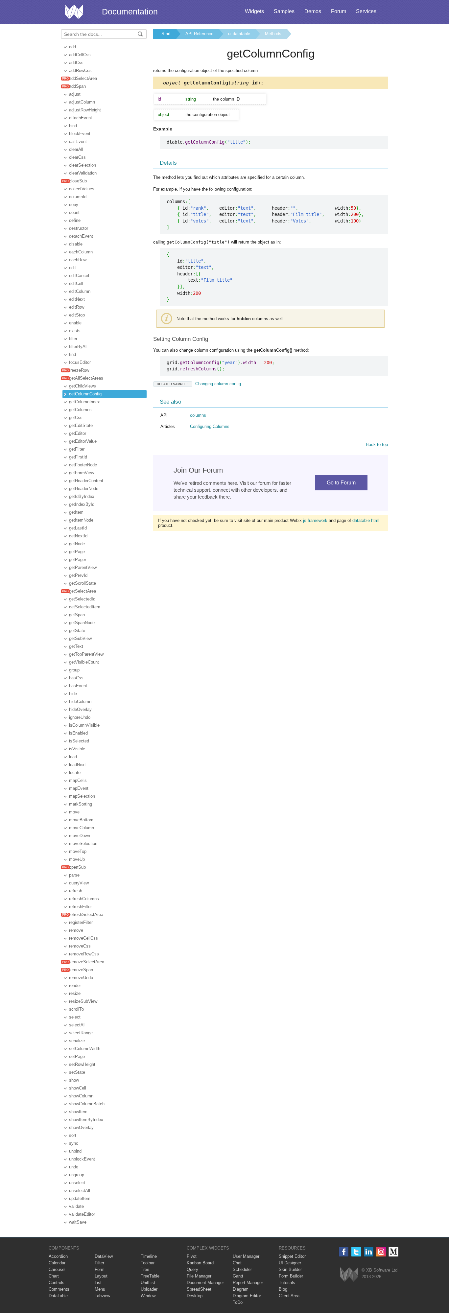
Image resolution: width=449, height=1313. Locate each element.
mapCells (78, 780)
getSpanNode (82, 622)
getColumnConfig (85, 393)
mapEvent (78, 788)
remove (76, 930)
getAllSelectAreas (86, 378)
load (73, 756)
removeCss (80, 946)
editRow (76, 307)
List (98, 1282)
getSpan (77, 614)
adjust (75, 94)
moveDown (79, 835)
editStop (77, 315)
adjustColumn (82, 102)
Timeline (149, 1256)
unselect (77, 1182)
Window (148, 1295)
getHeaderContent (86, 480)
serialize (77, 1040)
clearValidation (83, 173)
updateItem (79, 1198)
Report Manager (248, 1282)
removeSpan (81, 969)
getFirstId (78, 457)
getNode (77, 543)
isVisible (77, 748)
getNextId (78, 535)
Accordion (58, 1256)
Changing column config (199, 383)
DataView (104, 1256)
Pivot (192, 1256)
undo (73, 1166)
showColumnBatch (87, 1103)
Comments (59, 1289)
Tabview (102, 1295)
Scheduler (242, 1269)
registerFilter (81, 922)
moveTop (77, 851)
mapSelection (82, 796)
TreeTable (150, 1276)
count (74, 212)
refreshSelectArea (86, 914)
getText (76, 646)
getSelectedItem (84, 606)
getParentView (83, 567)
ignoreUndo (79, 717)
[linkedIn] (369, 1252)
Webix (349, 1274)
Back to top (377, 444)
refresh (75, 890)
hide (73, 693)
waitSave (77, 1222)
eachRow (77, 259)
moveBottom (81, 819)
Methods (273, 33)
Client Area (289, 1295)
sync (73, 1143)
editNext (77, 299)
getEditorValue (83, 441)
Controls (56, 1282)
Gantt (238, 1276)
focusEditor (80, 362)
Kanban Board (200, 1262)
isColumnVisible (84, 725)
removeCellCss (83, 938)
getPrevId (78, 575)
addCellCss (80, 54)
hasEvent (78, 685)
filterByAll (78, 346)
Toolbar (147, 1262)
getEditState (81, 425)
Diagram (240, 1289)
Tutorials (287, 1282)
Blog (283, 1289)
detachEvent (81, 236)
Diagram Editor (247, 1295)
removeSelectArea (86, 961)
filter (73, 338)
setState (77, 1072)
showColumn (81, 1095)
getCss (76, 417)
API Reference (199, 33)
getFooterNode (83, 464)
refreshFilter (80, 906)
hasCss (76, 677)
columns (198, 415)
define (75, 220)
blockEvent (79, 133)
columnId (77, 196)
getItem (76, 512)
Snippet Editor (292, 1256)
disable (76, 244)
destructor (78, 228)
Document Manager (205, 1282)
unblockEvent (82, 1159)
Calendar (57, 1262)
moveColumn (81, 827)
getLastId (78, 528)
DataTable (58, 1295)
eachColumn (81, 251)
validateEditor (82, 1214)
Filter (99, 1262)
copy (73, 204)
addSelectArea (83, 78)
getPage (77, 551)
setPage (77, 1056)
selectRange (81, 1032)
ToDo (238, 1302)
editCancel (79, 275)
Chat (237, 1262)
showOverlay (81, 1127)
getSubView (80, 638)
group (74, 670)
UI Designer (290, 1262)
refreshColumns (84, 898)
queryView (79, 882)
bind (73, 125)
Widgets (254, 11)
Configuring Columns (209, 426)
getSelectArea (82, 591)
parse (74, 875)
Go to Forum (341, 482)
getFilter (76, 449)
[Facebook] (344, 1252)
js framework (315, 520)
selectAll (77, 1024)
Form (100, 1269)
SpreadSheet (199, 1289)
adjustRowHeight (85, 109)
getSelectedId (82, 599)
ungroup (76, 1174)
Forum (338, 11)
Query (192, 1269)
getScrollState (82, 583)
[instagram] (381, 1252)
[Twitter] (356, 1252)
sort (72, 1135)
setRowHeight (82, 1064)
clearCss (77, 157)
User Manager (246, 1256)
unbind (75, 1151)
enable (75, 322)
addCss (76, 62)
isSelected (79, 741)
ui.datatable (239, 33)
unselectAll (79, 1190)
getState (77, 630)
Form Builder (291, 1276)
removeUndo (81, 977)
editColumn (79, 291)
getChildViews (82, 386)
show (74, 1080)
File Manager (199, 1276)
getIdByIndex (81, 496)
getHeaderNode (83, 488)
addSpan (77, 86)
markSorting (80, 804)
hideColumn (80, 701)
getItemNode (81, 520)
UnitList (148, 1282)
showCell (77, 1088)
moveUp (77, 859)
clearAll (76, 149)
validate (76, 1206)
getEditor (77, 433)
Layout (101, 1276)
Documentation (130, 11)
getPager (77, 559)
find (72, 354)
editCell (76, 283)
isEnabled (78, 733)
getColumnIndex (84, 401)
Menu (100, 1289)
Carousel (57, 1269)
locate (75, 772)
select (75, 1017)
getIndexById (81, 504)
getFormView (81, 472)
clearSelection (82, 165)
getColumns (80, 409)
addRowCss (80, 70)
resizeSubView (83, 1001)
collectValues (81, 188)
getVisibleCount (84, 662)
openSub (77, 867)
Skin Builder (290, 1269)
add (72, 46)
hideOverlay (80, 709)
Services (366, 11)
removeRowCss (84, 953)
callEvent (78, 141)
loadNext (77, 764)
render (75, 985)
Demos (312, 11)
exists (75, 330)
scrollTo (76, 1009)
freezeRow (79, 370)
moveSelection (83, 843)
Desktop (194, 1295)
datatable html (365, 520)
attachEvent (80, 117)
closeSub (78, 180)
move (74, 811)
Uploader (149, 1289)
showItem (78, 1111)
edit (72, 267)
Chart (54, 1276)
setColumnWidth (84, 1048)
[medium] (394, 1252)
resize (75, 993)
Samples (284, 11)
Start (166, 33)
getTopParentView (86, 654)
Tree (145, 1269)
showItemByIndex (86, 1119)
